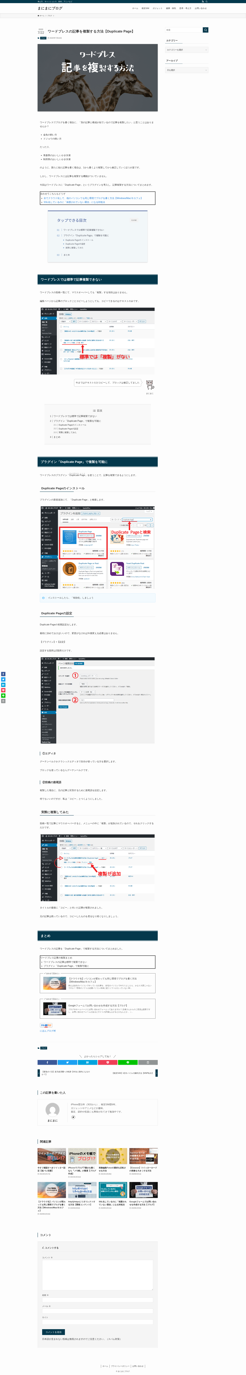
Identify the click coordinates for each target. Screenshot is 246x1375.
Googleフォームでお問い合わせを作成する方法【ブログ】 (98, 1005)
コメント (47, 1257)
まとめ (66, 254)
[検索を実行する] (205, 30)
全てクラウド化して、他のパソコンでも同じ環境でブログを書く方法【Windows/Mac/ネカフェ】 (93, 198)
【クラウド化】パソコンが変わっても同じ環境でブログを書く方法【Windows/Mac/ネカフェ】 (102, 980)
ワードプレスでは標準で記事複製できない (83, 229)
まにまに (52, 1120)
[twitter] (73, 1117)
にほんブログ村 (48, 1031)
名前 (45, 1295)
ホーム (105, 1366)
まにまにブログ (50, 8)
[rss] (203, 1)
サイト (45, 1317)
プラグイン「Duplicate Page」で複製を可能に (86, 235)
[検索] (206, 1)
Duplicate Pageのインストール (79, 240)
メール (46, 1306)
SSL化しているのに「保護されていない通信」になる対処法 (74, 202)
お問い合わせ (138, 1366)
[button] (47, 1062)
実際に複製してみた (74, 247)
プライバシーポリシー (120, 1366)
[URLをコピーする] (148, 1062)
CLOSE (134, 220)
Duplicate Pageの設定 (75, 243)
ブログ (43, 38)
